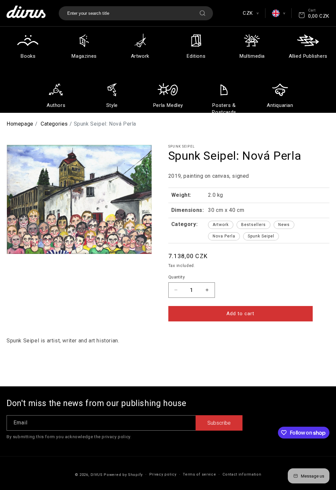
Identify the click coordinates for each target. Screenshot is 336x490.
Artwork (221, 224)
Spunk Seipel (261, 236)
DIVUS (97, 475)
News (284, 224)
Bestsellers (253, 224)
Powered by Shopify (123, 475)
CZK (250, 13)
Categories (54, 124)
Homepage (20, 124)
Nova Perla (224, 236)
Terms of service (199, 474)
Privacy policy (163, 474)
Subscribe (219, 423)
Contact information (241, 474)
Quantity (176, 277)
